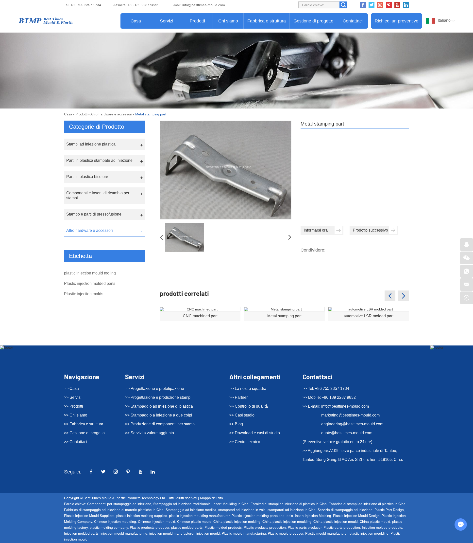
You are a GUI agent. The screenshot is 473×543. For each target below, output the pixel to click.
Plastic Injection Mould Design (356, 516)
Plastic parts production (341, 527)
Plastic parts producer (304, 527)
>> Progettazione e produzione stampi (158, 397)
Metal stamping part (284, 316)
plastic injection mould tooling (90, 273)
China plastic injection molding (236, 522)
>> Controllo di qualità (248, 406)
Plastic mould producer (285, 533)
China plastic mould (375, 522)
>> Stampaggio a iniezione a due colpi (158, 415)
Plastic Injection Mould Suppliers (89, 516)
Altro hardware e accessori (111, 114)
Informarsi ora (316, 230)
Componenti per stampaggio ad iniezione (119, 504)
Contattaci (353, 20)
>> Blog (236, 424)
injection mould (208, 533)
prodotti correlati (184, 293)
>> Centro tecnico (244, 442)
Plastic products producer (149, 527)
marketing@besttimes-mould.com (350, 415)
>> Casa (71, 388)
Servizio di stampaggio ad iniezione (345, 510)
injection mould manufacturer (171, 533)
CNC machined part (200, 316)
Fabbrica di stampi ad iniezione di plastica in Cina (367, 504)
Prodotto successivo (370, 230)
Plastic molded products (223, 527)
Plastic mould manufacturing (244, 533)
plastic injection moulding (369, 533)
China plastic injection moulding (286, 522)
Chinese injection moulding (115, 522)
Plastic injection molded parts (89, 283)
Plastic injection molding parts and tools (262, 516)
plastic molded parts (187, 527)
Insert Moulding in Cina (231, 504)
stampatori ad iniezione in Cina (292, 510)
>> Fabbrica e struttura (83, 424)
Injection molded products (382, 527)
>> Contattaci (75, 442)
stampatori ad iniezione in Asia (242, 510)
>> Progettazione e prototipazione (154, 388)
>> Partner (238, 397)
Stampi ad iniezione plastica (91, 144)
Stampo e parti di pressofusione (93, 214)
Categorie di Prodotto (96, 126)
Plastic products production (265, 527)
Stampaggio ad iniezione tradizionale (182, 504)
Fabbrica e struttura (266, 20)
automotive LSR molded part (368, 316)
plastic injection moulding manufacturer (199, 516)
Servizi (166, 20)
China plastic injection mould (335, 522)
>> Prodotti (73, 406)
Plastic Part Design (389, 510)
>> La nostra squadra (247, 388)
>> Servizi (73, 397)
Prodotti (197, 20)
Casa (136, 20)
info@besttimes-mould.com (203, 5)
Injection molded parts (81, 533)
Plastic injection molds (83, 294)
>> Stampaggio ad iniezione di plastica (159, 406)
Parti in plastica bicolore (87, 177)
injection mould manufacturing (124, 533)
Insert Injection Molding (313, 516)
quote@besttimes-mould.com (346, 433)
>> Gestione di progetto (84, 433)
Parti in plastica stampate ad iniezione (99, 160)
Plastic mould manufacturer (326, 533)
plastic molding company (109, 527)
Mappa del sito (211, 498)
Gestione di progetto (313, 20)
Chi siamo (228, 20)
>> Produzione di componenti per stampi (160, 424)
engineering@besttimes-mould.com (352, 424)
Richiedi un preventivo (396, 20)
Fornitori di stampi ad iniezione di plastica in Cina (289, 504)
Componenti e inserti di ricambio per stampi (97, 195)
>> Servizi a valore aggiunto (149, 433)
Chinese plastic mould (194, 522)
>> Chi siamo (75, 415)
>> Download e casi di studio (254, 433)
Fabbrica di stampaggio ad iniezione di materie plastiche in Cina (114, 510)
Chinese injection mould (156, 522)
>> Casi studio (241, 415)
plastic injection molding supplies (141, 516)
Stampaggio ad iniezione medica (191, 510)
